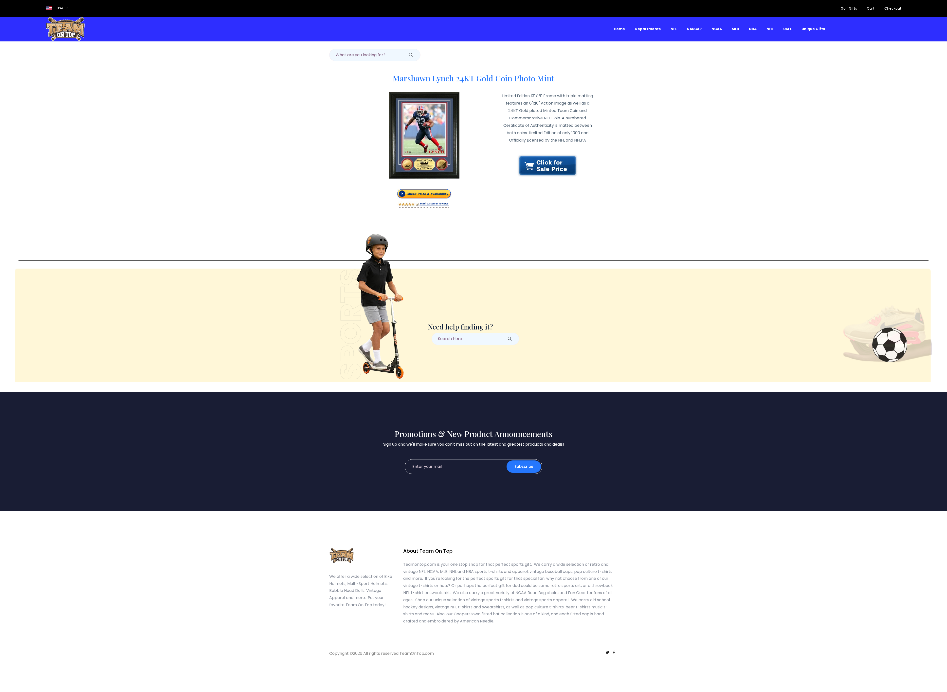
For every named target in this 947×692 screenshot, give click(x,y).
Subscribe (523, 466)
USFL (787, 28)
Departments (648, 28)
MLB (735, 28)
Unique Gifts (813, 28)
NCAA (716, 28)
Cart (870, 8)
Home (619, 28)
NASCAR (694, 28)
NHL (769, 28)
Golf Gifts (849, 8)
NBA (753, 28)
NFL (674, 28)
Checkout (892, 8)
